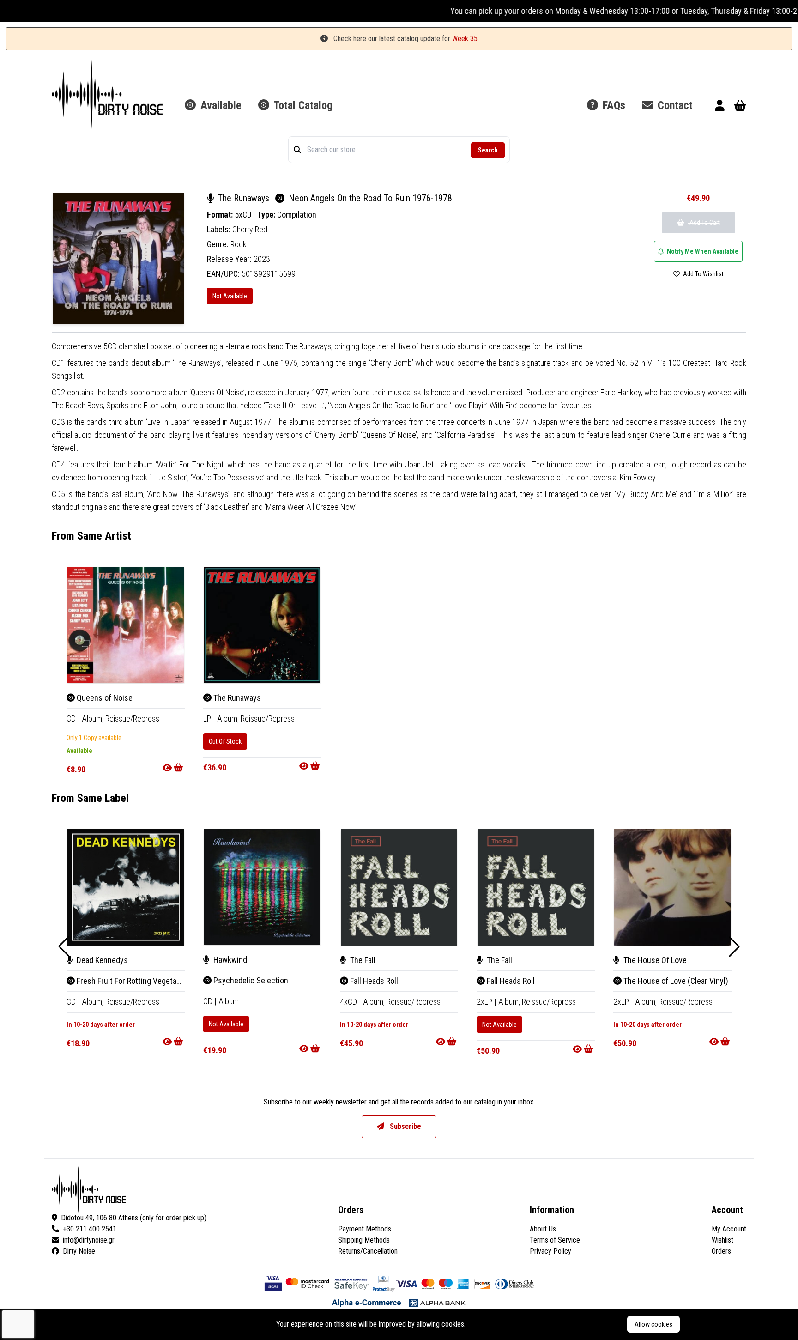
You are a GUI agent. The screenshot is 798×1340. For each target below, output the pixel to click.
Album (228, 1001)
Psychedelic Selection (250, 980)
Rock (238, 244)
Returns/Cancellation (368, 1251)
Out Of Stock (225, 741)
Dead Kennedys (101, 960)
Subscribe (404, 1126)
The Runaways (244, 198)
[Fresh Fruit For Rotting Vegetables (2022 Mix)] (125, 887)
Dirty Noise (79, 1251)
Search (488, 150)
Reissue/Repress (132, 718)
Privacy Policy (550, 1251)
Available (220, 105)
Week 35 (465, 38)
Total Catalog (301, 105)
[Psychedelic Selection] (262, 887)
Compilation (296, 214)
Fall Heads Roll (373, 981)
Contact (674, 105)
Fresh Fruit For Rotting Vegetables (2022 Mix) (151, 981)
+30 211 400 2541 (89, 1229)
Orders (721, 1251)
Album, (93, 718)
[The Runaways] (262, 625)
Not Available (229, 296)
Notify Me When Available (701, 251)
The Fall (361, 960)
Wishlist (722, 1240)
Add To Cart (704, 222)
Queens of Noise (104, 698)
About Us (543, 1229)
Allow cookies (653, 1324)
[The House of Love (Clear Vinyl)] (672, 887)
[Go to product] (174, 767)
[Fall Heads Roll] (399, 887)
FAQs (612, 105)
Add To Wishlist (703, 274)
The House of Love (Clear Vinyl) (675, 981)
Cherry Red (249, 229)
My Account (729, 1229)
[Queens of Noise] (125, 625)
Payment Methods (364, 1229)
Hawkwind (229, 959)
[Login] (720, 107)
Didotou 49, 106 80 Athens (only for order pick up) (133, 1217)
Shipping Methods (364, 1240)
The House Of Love (654, 960)
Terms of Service (555, 1240)
